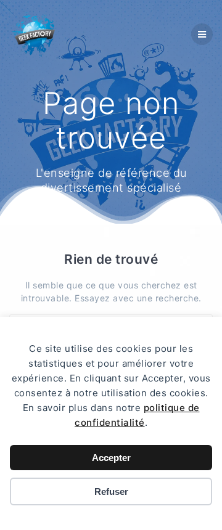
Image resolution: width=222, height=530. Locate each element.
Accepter (111, 457)
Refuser (111, 491)
